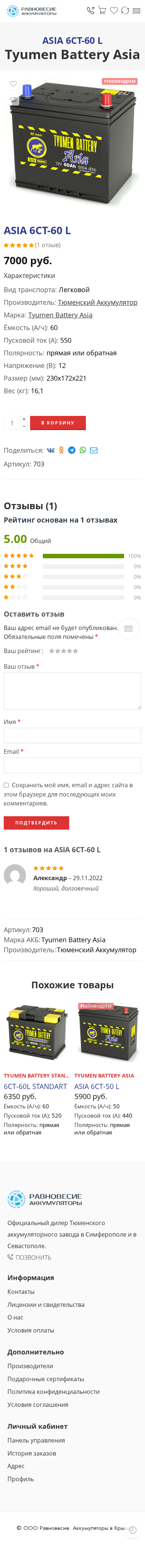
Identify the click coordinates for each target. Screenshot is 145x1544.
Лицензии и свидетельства (46, 1305)
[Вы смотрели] (133, 1530)
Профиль (20, 1479)
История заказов (31, 1453)
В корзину (58, 423)
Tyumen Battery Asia (72, 54)
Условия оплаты (30, 1330)
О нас (15, 1317)
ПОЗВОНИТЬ (33, 1257)
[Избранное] (13, 84)
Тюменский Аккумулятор (98, 302)
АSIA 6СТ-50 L (96, 1086)
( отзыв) (48, 245)
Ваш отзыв (21, 666)
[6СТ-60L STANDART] (37, 1032)
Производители (30, 1366)
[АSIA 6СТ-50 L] (107, 1032)
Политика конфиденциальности (53, 1392)
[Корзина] (102, 10)
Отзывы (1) (30, 505)
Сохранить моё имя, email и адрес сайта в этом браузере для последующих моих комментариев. (68, 794)
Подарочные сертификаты (45, 1379)
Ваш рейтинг (22, 651)
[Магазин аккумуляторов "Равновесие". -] (31, 11)
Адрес (16, 1466)
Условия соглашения (37, 1405)
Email (14, 751)
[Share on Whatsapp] (83, 450)
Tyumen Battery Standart (41, 1075)
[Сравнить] (13, 100)
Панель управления (36, 1440)
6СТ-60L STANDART (35, 1086)
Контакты (21, 1292)
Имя (12, 722)
